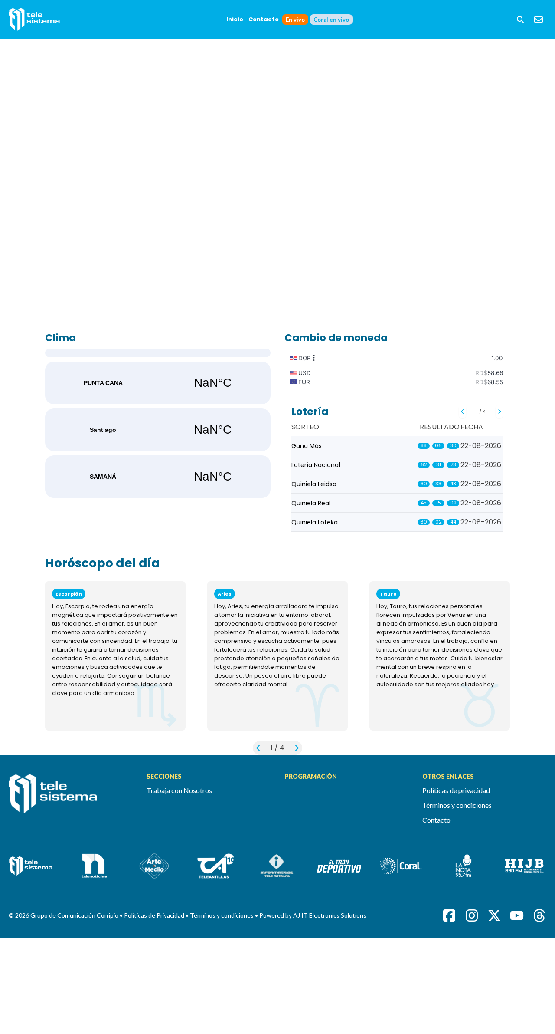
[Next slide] (499, 411)
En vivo (295, 19)
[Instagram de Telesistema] (472, 915)
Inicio (234, 19)
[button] (520, 19)
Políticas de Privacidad (155, 915)
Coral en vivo (331, 19)
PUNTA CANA (158, 383)
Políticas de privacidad (456, 790)
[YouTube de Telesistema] (517, 915)
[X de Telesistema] (494, 915)
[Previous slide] (462, 411)
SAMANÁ (158, 476)
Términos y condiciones (457, 805)
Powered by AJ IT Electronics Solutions (312, 915)
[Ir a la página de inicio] (71, 798)
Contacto (263, 19)
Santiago (158, 429)
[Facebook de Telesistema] (449, 915)
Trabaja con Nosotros (179, 790)
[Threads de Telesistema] (539, 915)
